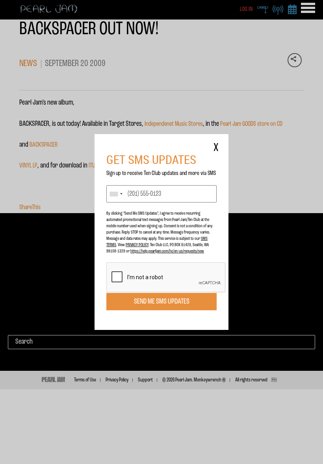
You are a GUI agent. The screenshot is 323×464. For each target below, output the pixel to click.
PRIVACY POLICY (137, 245)
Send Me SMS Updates (161, 302)
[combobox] (116, 194)
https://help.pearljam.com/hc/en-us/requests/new (167, 251)
